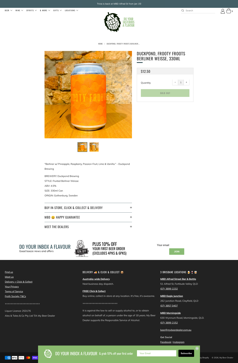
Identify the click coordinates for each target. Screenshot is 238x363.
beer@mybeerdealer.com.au (175, 329)
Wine (18, 10)
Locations (70, 10)
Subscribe (186, 353)
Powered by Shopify (200, 357)
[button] (82, 147)
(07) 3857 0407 (169, 305)
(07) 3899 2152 (169, 322)
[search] (198, 10)
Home (100, 43)
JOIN (176, 251)
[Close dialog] (197, 348)
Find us (9, 272)
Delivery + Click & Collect (18, 281)
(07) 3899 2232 (169, 288)
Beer (7, 10)
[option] (88, 94)
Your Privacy (12, 286)
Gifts (56, 10)
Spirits (30, 10)
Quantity (146, 82)
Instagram (178, 342)
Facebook (165, 342)
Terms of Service (14, 291)
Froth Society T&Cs (15, 296)
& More (43, 10)
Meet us (9, 276)
